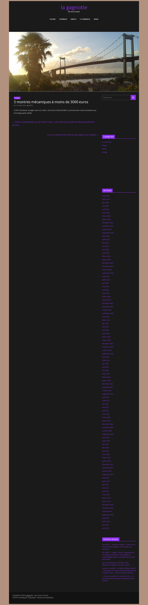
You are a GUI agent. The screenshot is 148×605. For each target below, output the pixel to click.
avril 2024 (105, 290)
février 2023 (106, 337)
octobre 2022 (107, 350)
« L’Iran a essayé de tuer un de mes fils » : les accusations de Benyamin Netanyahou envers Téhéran (118, 578)
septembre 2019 (108, 474)
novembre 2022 (107, 347)
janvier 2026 (106, 219)
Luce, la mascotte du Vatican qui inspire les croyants (73, 134)
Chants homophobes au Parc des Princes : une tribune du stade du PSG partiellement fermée (53, 123)
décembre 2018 (107, 505)
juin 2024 (105, 283)
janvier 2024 (106, 300)
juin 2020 (105, 444)
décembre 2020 (107, 424)
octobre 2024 (107, 270)
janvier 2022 (106, 380)
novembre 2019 (107, 468)
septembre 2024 (108, 273)
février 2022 (106, 377)
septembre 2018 (108, 515)
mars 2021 (106, 414)
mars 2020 (106, 454)
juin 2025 (105, 243)
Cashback (63, 19)
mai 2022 (105, 367)
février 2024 (106, 297)
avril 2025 (105, 250)
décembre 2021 (107, 384)
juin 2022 (105, 364)
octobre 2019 (107, 471)
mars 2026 (106, 213)
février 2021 (106, 417)
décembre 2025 (107, 223)
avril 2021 (105, 411)
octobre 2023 (107, 310)
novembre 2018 (107, 508)
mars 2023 (106, 333)
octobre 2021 (107, 391)
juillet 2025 (106, 239)
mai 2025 (105, 246)
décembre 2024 (107, 263)
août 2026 (105, 196)
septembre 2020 (108, 434)
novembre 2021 (107, 387)
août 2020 (105, 438)
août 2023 (105, 317)
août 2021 (105, 397)
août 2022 (105, 357)
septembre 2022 (108, 354)
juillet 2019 (106, 481)
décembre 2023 (107, 303)
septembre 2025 (108, 233)
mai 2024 (105, 286)
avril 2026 (105, 209)
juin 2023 (105, 323)
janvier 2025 (106, 260)
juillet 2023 (106, 320)
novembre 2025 (107, 226)
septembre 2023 (108, 313)
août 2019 (105, 478)
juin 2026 (105, 203)
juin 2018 (105, 525)
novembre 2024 (107, 266)
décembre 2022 (107, 344)
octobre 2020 (107, 431)
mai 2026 (105, 206)
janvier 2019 (106, 501)
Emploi (73, 19)
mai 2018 (105, 528)
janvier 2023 (106, 340)
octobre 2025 (107, 229)
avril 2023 (105, 330)
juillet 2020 (106, 441)
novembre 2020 (107, 427)
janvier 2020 (106, 461)
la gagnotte (74, 7)
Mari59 (31, 105)
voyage (53, 19)
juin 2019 (105, 485)
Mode (96, 19)
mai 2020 (105, 448)
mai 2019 (105, 488)
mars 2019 (106, 495)
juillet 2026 (106, 199)
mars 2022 (106, 374)
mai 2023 (105, 327)
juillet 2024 (106, 280)
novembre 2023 (107, 307)
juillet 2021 (106, 401)
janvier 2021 (106, 421)
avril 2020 (105, 451)
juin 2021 (105, 404)
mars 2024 (106, 293)
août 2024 (105, 276)
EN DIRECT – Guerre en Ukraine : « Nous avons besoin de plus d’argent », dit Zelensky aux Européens (118, 546)
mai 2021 (105, 407)
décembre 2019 (107, 464)
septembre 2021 (108, 394)
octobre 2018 (107, 511)
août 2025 (105, 236)
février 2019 (106, 498)
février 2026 (106, 216)
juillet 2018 (106, 521)
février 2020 (106, 458)
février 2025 (106, 256)
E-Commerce (85, 19)
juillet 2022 (106, 360)
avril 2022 (105, 370)
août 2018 (105, 518)
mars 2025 (106, 253)
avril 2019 (105, 491)
